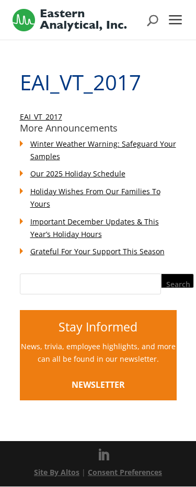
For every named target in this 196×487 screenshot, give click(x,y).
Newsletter (98, 384)
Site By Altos (56, 472)
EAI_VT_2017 (41, 117)
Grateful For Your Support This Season (97, 251)
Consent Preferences (125, 472)
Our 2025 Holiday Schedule (77, 174)
